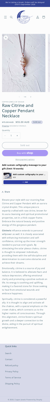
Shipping (5, 126)
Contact (8, 359)
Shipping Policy (12, 383)
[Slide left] (19, 97)
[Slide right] (31, 97)
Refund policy (11, 365)
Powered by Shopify (34, 400)
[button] (5, 17)
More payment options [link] (25, 159)
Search (8, 353)
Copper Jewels (20, 400)
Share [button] (7, 191)
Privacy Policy (11, 371)
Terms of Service (13, 377)
